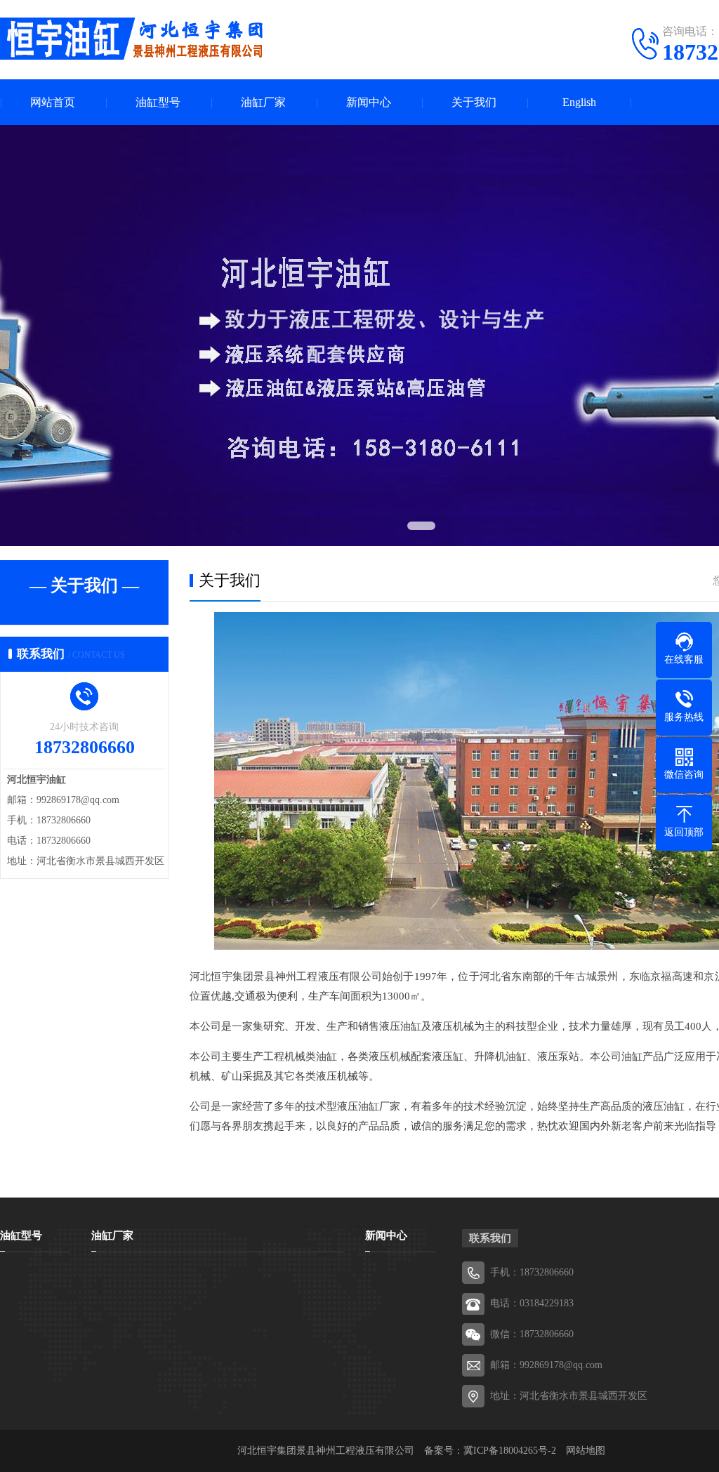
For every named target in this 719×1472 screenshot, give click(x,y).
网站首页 (52, 102)
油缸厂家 (263, 102)
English (579, 102)
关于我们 (473, 102)
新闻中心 (368, 102)
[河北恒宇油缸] (133, 39)
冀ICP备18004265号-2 (509, 1450)
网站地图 (585, 1450)
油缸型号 (158, 102)
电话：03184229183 (532, 1303)
